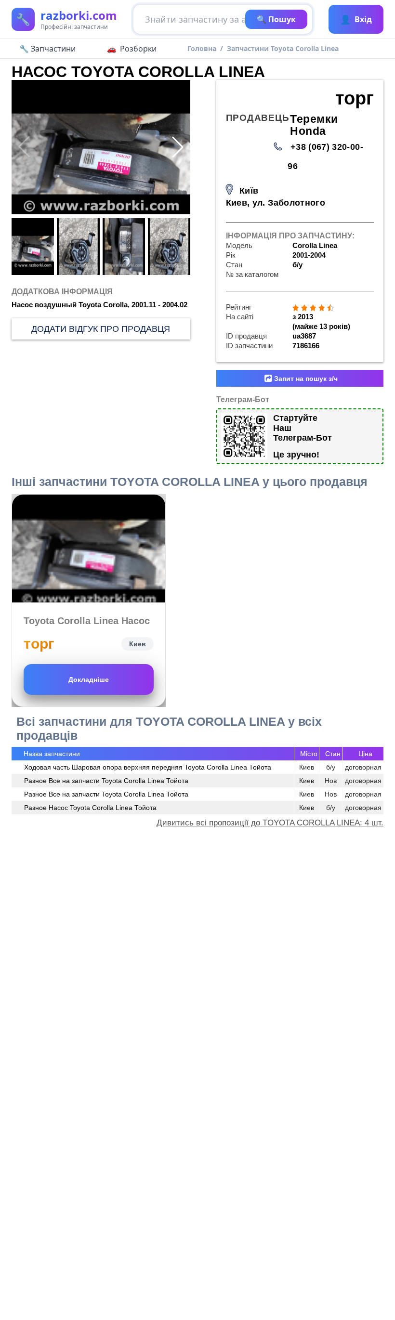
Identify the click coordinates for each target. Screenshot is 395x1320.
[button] (177, 146)
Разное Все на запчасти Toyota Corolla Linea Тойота (106, 780)
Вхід (356, 19)
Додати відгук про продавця (100, 329)
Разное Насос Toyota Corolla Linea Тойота (90, 807)
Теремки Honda (314, 125)
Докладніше (88, 679)
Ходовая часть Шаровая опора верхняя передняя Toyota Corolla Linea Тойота (147, 767)
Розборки (138, 48)
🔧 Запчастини (47, 48)
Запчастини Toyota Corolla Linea (283, 48)
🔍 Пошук (276, 19)
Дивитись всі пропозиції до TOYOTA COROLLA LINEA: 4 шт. (270, 822)
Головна (201, 48)
